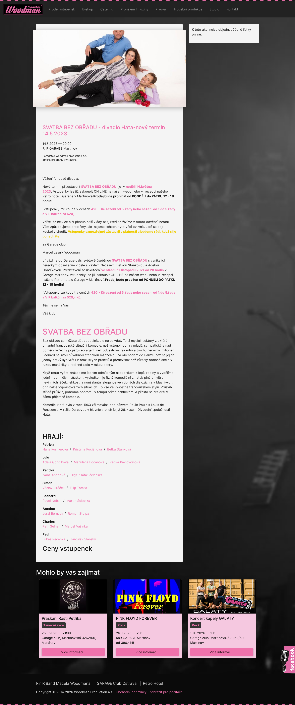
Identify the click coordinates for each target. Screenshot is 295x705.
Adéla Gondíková (56, 462)
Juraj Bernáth (53, 513)
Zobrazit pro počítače (166, 692)
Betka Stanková (119, 449)
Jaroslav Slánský (83, 539)
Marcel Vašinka (76, 526)
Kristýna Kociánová (87, 449)
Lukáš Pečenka (54, 539)
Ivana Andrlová (54, 475)
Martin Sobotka (78, 501)
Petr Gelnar (51, 526)
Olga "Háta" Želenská (86, 475)
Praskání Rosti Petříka (61, 618)
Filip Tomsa (78, 488)
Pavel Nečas (52, 501)
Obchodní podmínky (131, 692)
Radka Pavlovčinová (125, 462)
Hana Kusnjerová (55, 449)
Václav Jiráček (54, 488)
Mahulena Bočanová (89, 462)
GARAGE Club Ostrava (117, 683)
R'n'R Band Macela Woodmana (63, 683)
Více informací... (73, 652)
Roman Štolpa (78, 513)
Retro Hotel (153, 683)
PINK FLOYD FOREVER (136, 618)
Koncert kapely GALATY (212, 618)
